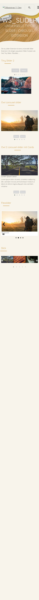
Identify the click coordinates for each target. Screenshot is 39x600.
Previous (5, 224)
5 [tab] (25, 267)
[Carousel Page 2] (16, 74)
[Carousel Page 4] (20, 74)
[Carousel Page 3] (18, 74)
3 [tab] (19, 267)
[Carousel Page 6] (24, 74)
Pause (4, 234)
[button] (15, 139)
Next (34, 224)
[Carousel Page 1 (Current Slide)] (14, 74)
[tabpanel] (7, 260)
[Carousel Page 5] (22, 74)
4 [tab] (23, 267)
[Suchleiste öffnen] (29, 7)
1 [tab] (13, 267)
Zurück (15, 70)
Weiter (24, 70)
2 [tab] (17, 267)
